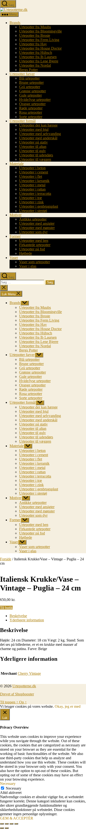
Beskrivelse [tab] (18, 616)
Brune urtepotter (31, 82)
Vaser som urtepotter (34, 262)
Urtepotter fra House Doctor (40, 48)
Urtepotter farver (22, 74)
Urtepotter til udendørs (36, 155)
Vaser (14, 258)
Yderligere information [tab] (27, 620)
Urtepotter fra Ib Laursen (38, 57)
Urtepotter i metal (32, 185)
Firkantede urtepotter (34, 245)
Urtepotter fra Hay (33, 44)
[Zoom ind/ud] (2, 823)
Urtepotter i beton (32, 168)
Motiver (16, 215)
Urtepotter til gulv (32, 151)
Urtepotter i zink (31, 202)
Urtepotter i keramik (34, 181)
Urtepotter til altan (32, 147)
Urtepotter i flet (30, 176)
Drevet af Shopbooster (17, 694)
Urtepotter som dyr (33, 232)
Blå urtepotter (29, 78)
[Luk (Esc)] (16, 823)
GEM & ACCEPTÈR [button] (16, 818)
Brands (15, 23)
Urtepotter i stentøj (33, 211)
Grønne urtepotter (32, 91)
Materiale (17, 164)
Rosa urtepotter (30, 112)
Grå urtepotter (29, 87)
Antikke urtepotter (33, 219)
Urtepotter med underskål (38, 138)
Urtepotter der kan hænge (38, 125)
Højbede (25, 253)
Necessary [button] (8, 784)
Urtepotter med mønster (37, 228)
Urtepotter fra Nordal (35, 65)
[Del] (11, 823)
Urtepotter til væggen (35, 159)
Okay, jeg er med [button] (68, 706)
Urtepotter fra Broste (34, 35)
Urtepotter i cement (33, 172)
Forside (5, 559)
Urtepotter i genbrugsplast (38, 206)
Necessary (13, 788)
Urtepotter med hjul (33, 129)
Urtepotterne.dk (24, 686)
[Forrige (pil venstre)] (2, 828)
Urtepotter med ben (33, 241)
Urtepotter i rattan (32, 189)
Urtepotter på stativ (33, 142)
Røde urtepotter (31, 108)
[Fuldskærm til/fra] (7, 823)
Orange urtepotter (32, 104)
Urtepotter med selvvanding (40, 134)
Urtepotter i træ (30, 198)
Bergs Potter (28, 70)
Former (15, 236)
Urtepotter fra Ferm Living (39, 40)
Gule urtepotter (30, 95)
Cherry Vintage (29, 673)
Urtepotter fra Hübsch (35, 53)
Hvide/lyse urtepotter (35, 100)
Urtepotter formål (23, 121)
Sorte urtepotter (30, 117)
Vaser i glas (27, 266)
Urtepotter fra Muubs (35, 27)
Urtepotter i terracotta (35, 194)
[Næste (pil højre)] (7, 828)
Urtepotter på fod (32, 249)
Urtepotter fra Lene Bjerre (38, 61)
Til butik (6, 608)
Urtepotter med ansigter (36, 223)
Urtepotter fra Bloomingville (40, 31)
